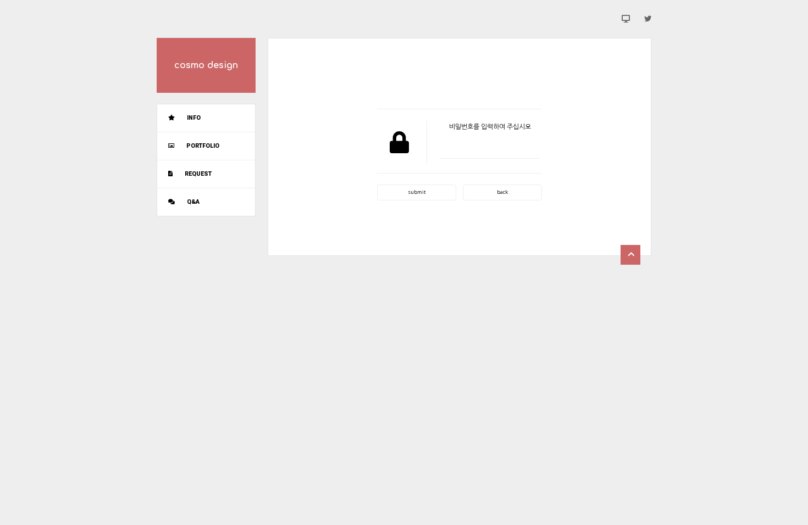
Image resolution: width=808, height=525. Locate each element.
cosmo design (206, 65)
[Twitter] (647, 19)
